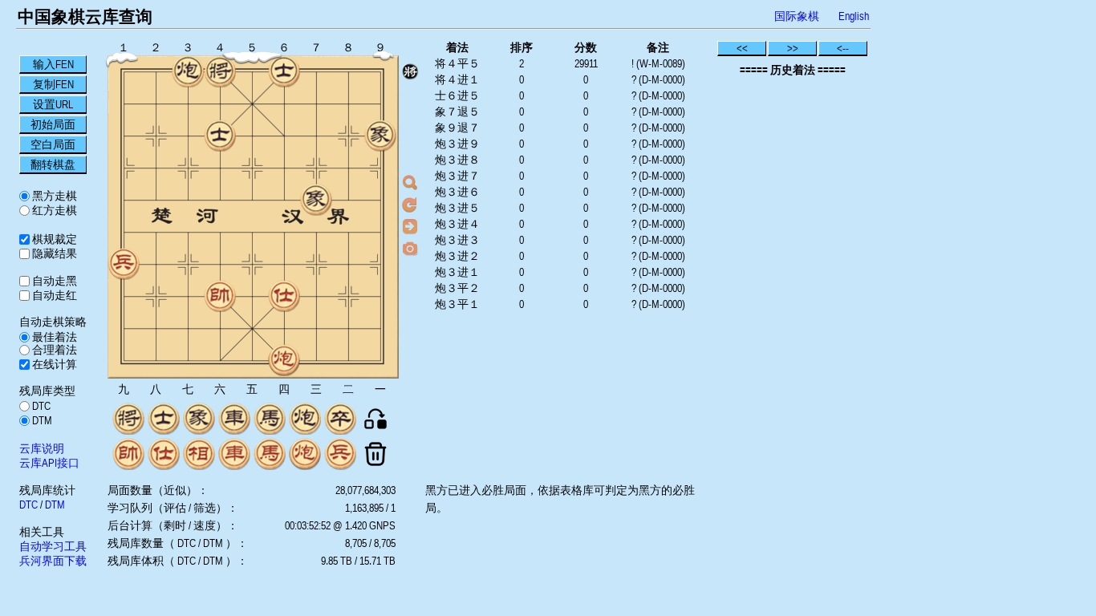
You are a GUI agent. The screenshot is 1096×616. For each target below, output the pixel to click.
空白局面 (52, 144)
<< (742, 48)
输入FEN (53, 64)
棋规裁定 (53, 239)
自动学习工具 (53, 546)
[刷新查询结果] (410, 204)
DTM (41, 420)
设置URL (53, 104)
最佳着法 (53, 336)
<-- (842, 48)
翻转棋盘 (52, 164)
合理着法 (53, 349)
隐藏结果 (53, 253)
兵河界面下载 (53, 560)
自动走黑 (53, 280)
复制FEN (53, 84)
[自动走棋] (410, 226)
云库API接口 (49, 462)
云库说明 (41, 448)
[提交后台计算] (410, 182)
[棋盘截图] (410, 247)
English (853, 16)
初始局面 (52, 124)
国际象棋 (796, 16)
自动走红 (53, 295)
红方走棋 (53, 210)
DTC (40, 405)
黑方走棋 (53, 195)
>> (793, 48)
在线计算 (53, 364)
